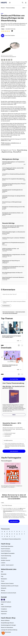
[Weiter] (22, 345)
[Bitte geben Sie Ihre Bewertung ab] (9, 31)
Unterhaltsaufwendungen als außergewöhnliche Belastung (13, 196)
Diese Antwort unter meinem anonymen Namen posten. (14, 302)
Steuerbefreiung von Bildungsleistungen (11, 202)
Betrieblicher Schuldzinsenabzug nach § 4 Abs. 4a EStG (13, 207)
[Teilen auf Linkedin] (11, 60)
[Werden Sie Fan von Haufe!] (4, 599)
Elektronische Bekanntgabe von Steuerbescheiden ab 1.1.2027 (13, 232)
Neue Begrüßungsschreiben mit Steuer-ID (12, 272)
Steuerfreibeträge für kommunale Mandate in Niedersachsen (13, 278)
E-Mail (2, 502)
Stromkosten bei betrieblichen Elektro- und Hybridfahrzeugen (12, 213)
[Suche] (22, 2)
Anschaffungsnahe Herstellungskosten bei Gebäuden (12, 190)
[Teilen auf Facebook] (7, 60)
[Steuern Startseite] (4, 2)
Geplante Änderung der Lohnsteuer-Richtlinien (13, 237)
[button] (6, 305)
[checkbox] (2, 301)
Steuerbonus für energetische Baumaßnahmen (13, 178)
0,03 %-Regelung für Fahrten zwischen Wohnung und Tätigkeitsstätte (13, 168)
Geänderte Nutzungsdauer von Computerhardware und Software (13, 162)
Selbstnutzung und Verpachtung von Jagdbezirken (11, 261)
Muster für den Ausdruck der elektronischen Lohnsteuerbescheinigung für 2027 (13, 226)
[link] (3, 7)
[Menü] (10, 2)
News (2, 29)
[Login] (25, 2)
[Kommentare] (12, 31)
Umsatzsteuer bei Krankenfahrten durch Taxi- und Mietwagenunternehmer (13, 267)
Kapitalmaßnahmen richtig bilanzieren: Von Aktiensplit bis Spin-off (14, 255)
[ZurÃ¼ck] (19, 345)
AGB (20, 508)
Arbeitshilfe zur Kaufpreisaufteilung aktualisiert (13, 174)
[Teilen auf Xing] (9, 60)
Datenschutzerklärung (7, 511)
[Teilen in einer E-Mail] (2, 60)
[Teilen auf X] (4, 60)
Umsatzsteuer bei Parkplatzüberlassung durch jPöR (13, 243)
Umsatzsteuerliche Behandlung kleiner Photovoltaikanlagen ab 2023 (14, 184)
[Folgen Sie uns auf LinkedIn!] (2, 599)
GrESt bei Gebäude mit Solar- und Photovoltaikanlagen (10, 249)
